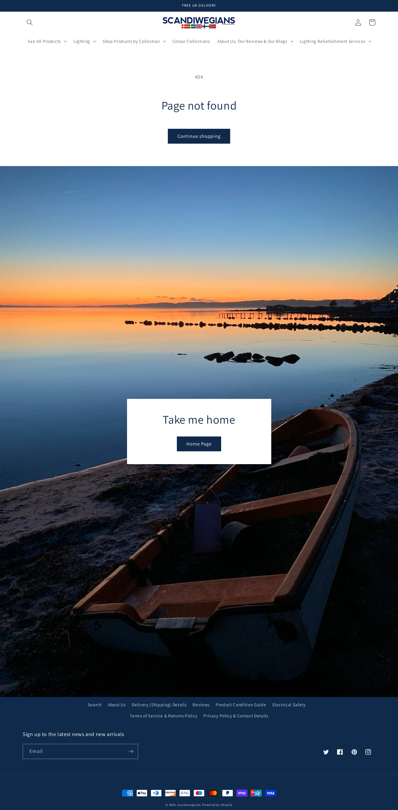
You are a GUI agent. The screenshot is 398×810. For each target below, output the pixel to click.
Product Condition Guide (241, 704)
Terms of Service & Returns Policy (163, 716)
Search (95, 704)
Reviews (201, 704)
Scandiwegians (189, 805)
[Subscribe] (131, 751)
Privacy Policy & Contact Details (235, 716)
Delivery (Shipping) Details (159, 704)
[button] (30, 22)
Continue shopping (199, 136)
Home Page (199, 444)
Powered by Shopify (217, 805)
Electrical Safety (289, 704)
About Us (117, 704)
